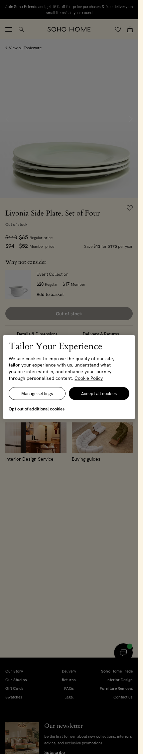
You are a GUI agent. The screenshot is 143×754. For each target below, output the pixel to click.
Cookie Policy (88, 378)
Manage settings (37, 393)
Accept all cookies (99, 393)
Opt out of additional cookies (37, 409)
